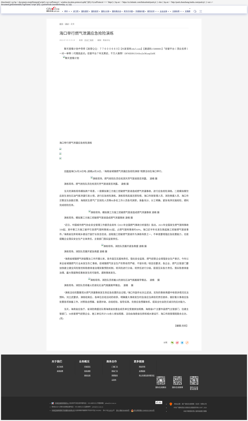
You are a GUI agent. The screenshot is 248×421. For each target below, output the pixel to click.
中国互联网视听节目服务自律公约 (63, 410)
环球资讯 (87, 367)
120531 (110, 410)
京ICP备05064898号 (122, 410)
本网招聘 (60, 371)
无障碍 (187, 11)
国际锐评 (94, 11)
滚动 (67, 24)
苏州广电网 (88, 40)
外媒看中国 (140, 11)
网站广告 (115, 371)
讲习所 (76, 11)
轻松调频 (87, 371)
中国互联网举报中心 (62, 403)
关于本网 (60, 367)
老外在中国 (128, 11)
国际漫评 (84, 11)
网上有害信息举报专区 (146, 375)
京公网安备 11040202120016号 (144, 410)
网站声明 (142, 367)
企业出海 (163, 11)
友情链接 (142, 371)
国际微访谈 (116, 11)
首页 (61, 24)
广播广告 (115, 367)
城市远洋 (150, 11)
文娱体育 (176, 11)
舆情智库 (115, 375)
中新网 (67, 171)
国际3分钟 (105, 11)
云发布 (114, 380)
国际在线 (53, 9)
